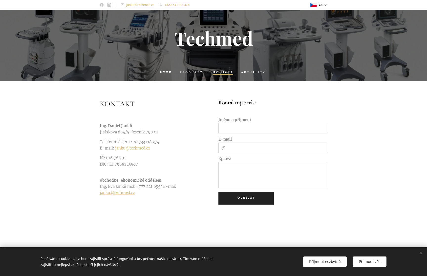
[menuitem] (168, 72)
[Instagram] (109, 5)
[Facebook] (102, 5)
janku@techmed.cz (140, 4)
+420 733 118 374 (177, 4)
